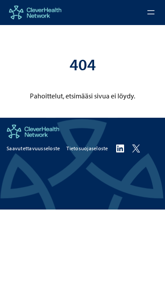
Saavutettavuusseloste (33, 148)
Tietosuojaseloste (87, 148)
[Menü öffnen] (151, 12)
